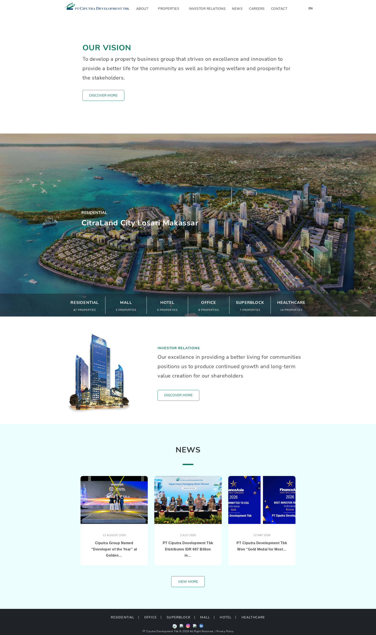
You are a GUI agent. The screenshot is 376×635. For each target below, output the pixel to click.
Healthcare (253, 617)
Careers (257, 9)
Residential (122, 617)
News (237, 9)
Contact (279, 9)
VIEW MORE (188, 581)
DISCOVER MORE (103, 95)
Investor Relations (207, 9)
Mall (205, 617)
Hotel (226, 617)
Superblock (178, 617)
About (142, 9)
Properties (168, 9)
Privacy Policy (225, 631)
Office (150, 617)
